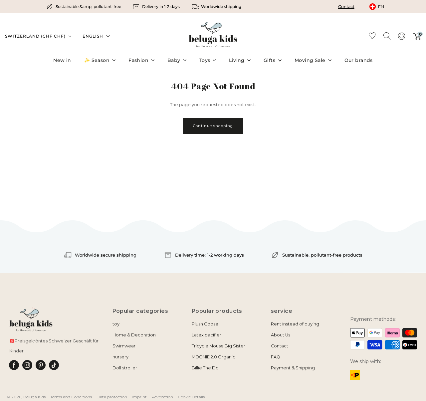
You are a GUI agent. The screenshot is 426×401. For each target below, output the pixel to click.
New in (62, 60)
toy (115, 323)
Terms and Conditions (71, 396)
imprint (139, 396)
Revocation (162, 396)
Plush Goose (205, 323)
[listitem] (84, 6)
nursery (120, 356)
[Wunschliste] (372, 36)
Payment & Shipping (293, 367)
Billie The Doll (206, 367)
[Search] (386, 35)
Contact (346, 6)
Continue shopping (213, 125)
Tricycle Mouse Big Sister (218, 345)
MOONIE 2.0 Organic (213, 356)
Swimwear (123, 345)
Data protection (112, 396)
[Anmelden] (401, 38)
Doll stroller (124, 367)
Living (237, 60)
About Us (280, 334)
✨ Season (96, 60)
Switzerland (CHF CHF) (36, 36)
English (93, 36)
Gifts (269, 60)
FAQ (275, 356)
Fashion (138, 60)
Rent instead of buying (295, 323)
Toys (204, 60)
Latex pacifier (206, 334)
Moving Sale (310, 60)
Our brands (358, 60)
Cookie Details (191, 396)
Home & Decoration (134, 334)
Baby (173, 60)
